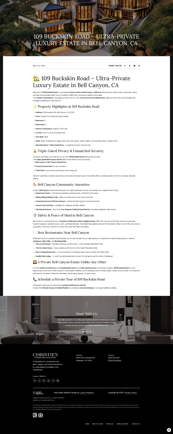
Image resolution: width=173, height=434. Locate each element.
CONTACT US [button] (87, 332)
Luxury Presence (87, 393)
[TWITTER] (53, 380)
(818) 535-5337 (114, 358)
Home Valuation (122, 424)
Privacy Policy (131, 393)
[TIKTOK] (48, 380)
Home (87, 424)
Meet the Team (97, 424)
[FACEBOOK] (35, 380)
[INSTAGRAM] (39, 380)
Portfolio (109, 424)
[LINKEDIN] (44, 380)
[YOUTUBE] (58, 380)
